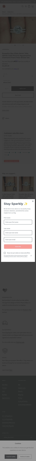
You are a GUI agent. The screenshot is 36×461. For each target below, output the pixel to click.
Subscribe (18, 246)
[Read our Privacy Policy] (31, 256)
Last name (7, 228)
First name (7, 218)
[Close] (33, 201)
